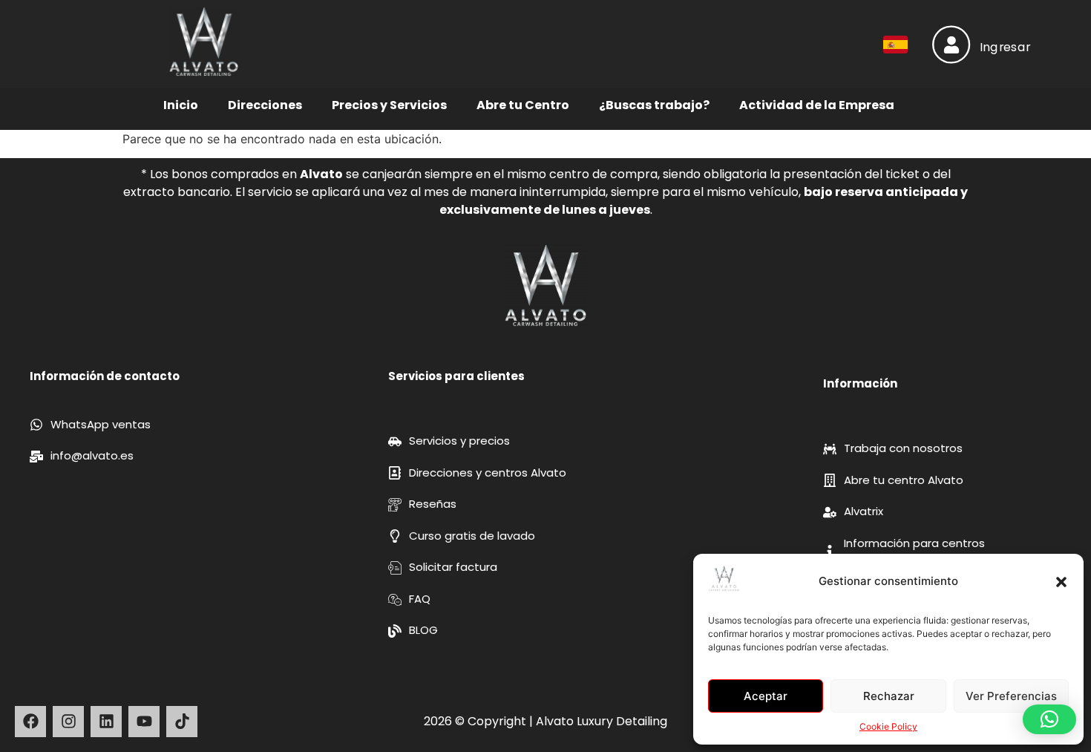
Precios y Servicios (389, 105)
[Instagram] (68, 721)
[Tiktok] (181, 721)
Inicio (180, 105)
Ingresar (1005, 47)
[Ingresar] (951, 44)
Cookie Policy (888, 726)
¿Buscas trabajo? (654, 105)
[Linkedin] (106, 721)
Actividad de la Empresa (816, 105)
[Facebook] (30, 721)
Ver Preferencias (1011, 696)
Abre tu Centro (522, 105)
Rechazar (888, 696)
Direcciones (265, 105)
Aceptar (765, 696)
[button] (1061, 582)
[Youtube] (144, 721)
